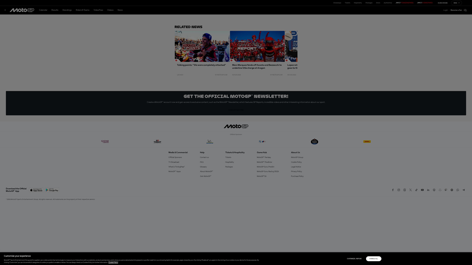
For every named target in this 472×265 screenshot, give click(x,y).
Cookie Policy (113, 262)
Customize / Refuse (354, 258)
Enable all (373, 258)
